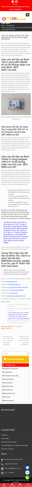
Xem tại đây (14, 293)
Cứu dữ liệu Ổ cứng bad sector (11, 368)
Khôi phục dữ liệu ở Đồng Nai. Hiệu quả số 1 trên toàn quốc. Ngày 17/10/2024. (23, 341)
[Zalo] (27, 472)
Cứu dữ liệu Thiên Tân (13, 284)
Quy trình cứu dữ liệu (7, 449)
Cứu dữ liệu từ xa (8, 372)
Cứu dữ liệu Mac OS (9, 379)
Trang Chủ (4, 435)
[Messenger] (27, 468)
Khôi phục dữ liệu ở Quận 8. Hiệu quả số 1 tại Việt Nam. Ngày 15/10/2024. (8, 341)
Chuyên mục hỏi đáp (9, 400)
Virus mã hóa (7, 396)
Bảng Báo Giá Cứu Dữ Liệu (8, 442)
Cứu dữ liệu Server (8, 389)
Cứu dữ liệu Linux (8, 382)
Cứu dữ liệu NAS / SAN (9, 393)
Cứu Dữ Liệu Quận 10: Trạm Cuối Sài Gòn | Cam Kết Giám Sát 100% (15, 8)
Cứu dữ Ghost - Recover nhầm (11, 375)
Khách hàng (4, 438)
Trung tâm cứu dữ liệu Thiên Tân (18, 287)
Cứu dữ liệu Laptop (8, 386)
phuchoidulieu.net (11, 281)
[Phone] (27, 477)
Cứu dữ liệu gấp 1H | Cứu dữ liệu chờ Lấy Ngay (14, 445)
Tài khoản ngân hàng (15, 359)
